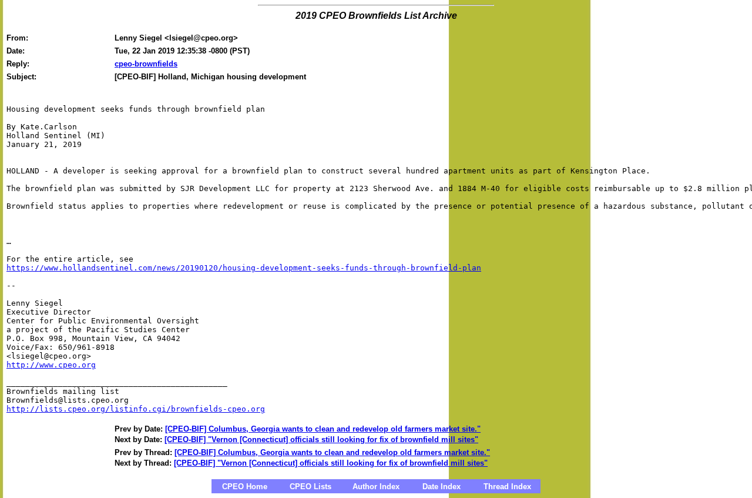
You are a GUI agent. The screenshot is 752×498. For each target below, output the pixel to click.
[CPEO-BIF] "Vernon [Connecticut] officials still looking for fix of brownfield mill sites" (321, 439)
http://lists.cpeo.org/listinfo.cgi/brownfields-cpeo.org (135, 409)
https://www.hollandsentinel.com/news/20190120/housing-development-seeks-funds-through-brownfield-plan (243, 267)
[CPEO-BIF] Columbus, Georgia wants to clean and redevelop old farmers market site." (323, 429)
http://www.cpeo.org (51, 364)
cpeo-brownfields (146, 63)
